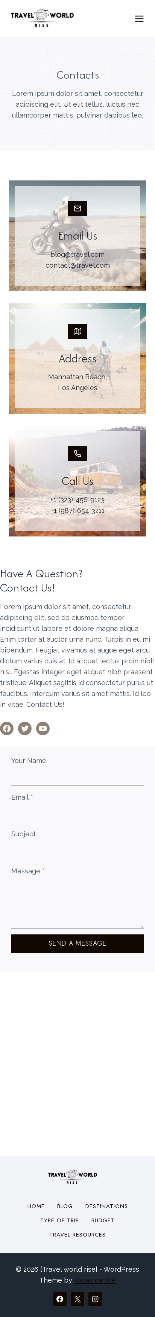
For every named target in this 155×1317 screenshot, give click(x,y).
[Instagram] (95, 1299)
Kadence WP (95, 1280)
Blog (65, 1206)
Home (36, 1206)
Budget (103, 1220)
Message (28, 871)
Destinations (106, 1206)
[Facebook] (60, 1299)
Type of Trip (59, 1220)
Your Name (28, 760)
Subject (23, 834)
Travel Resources (77, 1235)
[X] (77, 1299)
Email (22, 797)
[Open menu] (139, 18)
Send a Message (77, 943)
